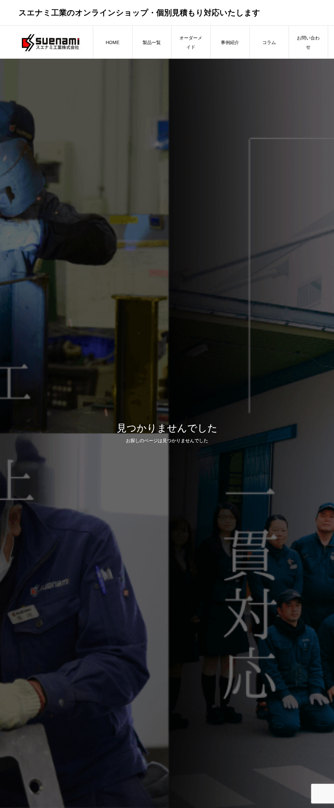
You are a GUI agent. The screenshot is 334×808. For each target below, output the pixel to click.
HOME (112, 42)
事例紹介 (230, 42)
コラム (269, 42)
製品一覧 (152, 42)
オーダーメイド (190, 42)
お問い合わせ (308, 42)
